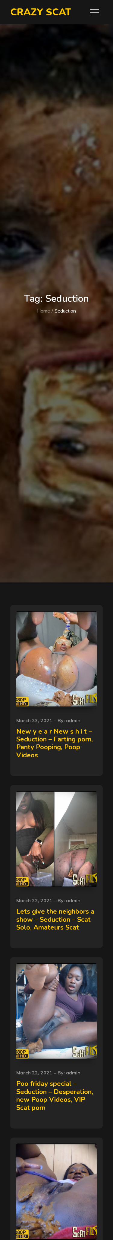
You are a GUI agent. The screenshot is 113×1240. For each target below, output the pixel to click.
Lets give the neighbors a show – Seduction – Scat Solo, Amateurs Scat (55, 919)
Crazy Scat (40, 12)
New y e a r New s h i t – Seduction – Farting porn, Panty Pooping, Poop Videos (54, 743)
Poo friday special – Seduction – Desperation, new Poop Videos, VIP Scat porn (54, 1095)
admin (73, 720)
